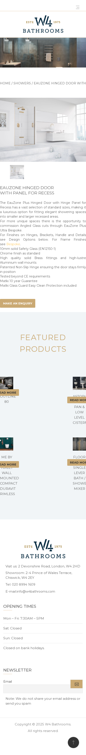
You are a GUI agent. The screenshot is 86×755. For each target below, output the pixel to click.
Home (5, 83)
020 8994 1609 (23, 584)
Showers (22, 83)
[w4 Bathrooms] (43, 24)
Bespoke (13, 244)
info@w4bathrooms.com (36, 591)
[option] (43, 130)
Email (7, 682)
